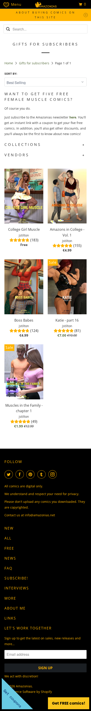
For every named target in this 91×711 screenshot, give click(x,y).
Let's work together (28, 628)
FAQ (8, 568)
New (9, 528)
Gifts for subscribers (34, 63)
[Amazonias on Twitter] (9, 474)
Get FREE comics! (68, 703)
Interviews (16, 588)
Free (9, 548)
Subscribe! (16, 578)
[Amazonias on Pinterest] (31, 474)
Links (10, 618)
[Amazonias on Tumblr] (42, 474)
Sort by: (10, 74)
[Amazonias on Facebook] (20, 474)
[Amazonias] (45, 4)
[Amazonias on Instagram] (53, 474)
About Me (15, 608)
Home (9, 63)
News (10, 558)
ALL (7, 538)
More (10, 598)
